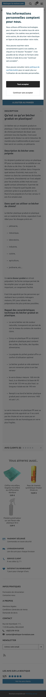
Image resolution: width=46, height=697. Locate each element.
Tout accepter (23, 84)
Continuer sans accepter (23, 93)
